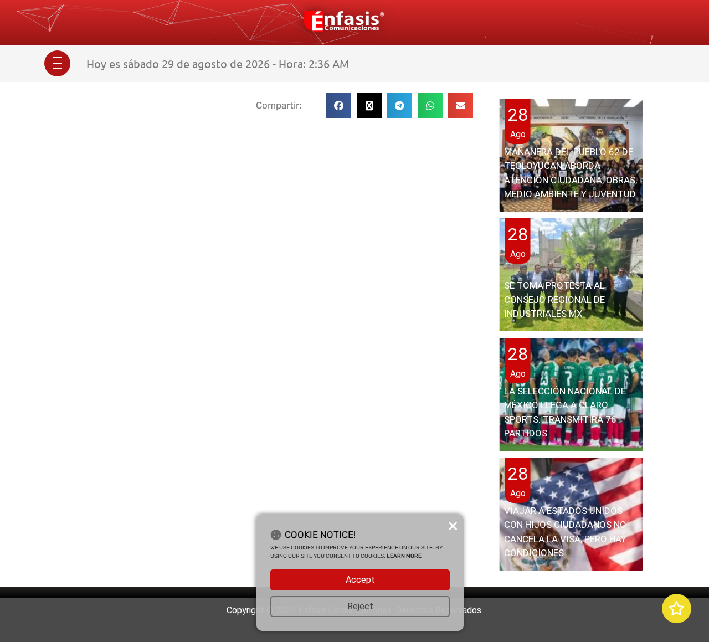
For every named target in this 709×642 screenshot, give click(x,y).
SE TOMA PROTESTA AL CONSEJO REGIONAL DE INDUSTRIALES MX (554, 299)
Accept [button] (360, 579)
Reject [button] (360, 606)
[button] (338, 105)
